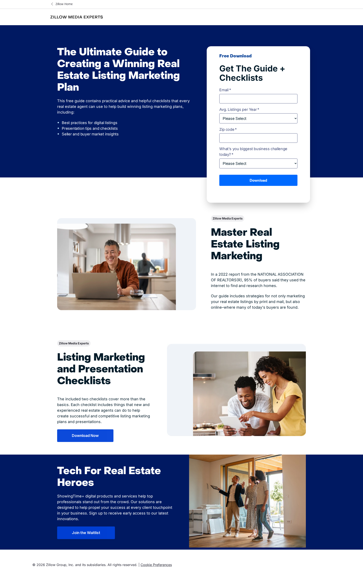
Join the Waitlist (86, 532)
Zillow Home (64, 4)
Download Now (85, 435)
